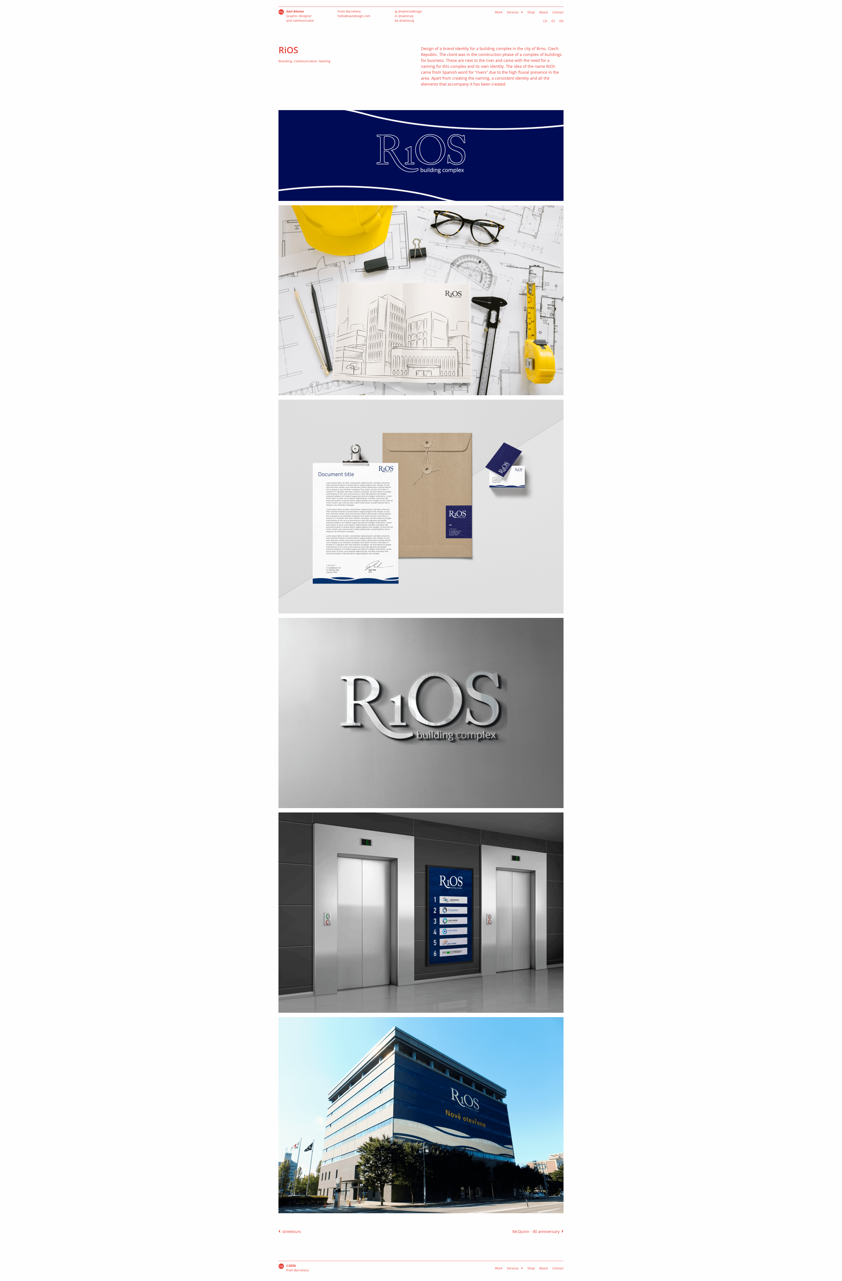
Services (513, 12)
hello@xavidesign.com (354, 16)
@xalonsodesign (410, 11)
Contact (558, 12)
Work (498, 12)
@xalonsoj (405, 16)
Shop (531, 12)
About (543, 12)
